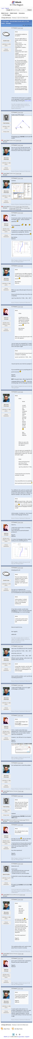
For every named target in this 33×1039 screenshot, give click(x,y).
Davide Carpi (6, 40)
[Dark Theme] (16, 1034)
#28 (12, 391)
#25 (12, 212)
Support (27, 1036)
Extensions (22, 13)
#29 (12, 522)
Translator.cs (14, 610)
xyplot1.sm (15, 884)
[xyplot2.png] (21, 256)
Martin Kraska (12, 206)
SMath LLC (6, 1036)
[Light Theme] (13, 1034)
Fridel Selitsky (6, 123)
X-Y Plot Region (7, 15)
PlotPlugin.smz (16, 136)
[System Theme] (19, 1034)
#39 (12, 958)
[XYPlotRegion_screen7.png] (21, 199)
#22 (12, 112)
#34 (12, 763)
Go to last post (28, 25)
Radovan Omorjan (20, 208)
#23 (12, 145)
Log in (2, 8)
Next (24, 17)
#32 (12, 685)
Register (7, 8)
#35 (12, 796)
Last (27, 17)
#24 (12, 178)
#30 (12, 567)
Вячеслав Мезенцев (6, 158)
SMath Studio (13, 13)
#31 (12, 646)
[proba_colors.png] (21, 558)
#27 (12, 306)
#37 (12, 863)
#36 (12, 824)
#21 (12, 28)
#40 (12, 988)
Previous (14, 17)
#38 (12, 899)
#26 (12, 265)
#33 (12, 715)
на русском (20, 1036)
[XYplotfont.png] (21, 754)
